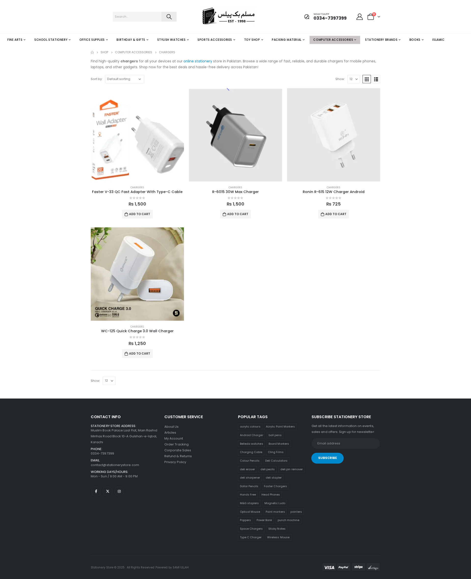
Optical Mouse (250, 512)
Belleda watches (251, 444)
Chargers (137, 187)
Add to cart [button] (139, 214)
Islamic (438, 40)
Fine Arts (14, 40)
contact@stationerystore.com (115, 465)
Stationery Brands (381, 40)
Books (414, 40)
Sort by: (97, 79)
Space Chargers (251, 529)
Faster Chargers (275, 486)
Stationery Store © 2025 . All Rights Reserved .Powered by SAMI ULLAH (140, 567)
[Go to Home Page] (92, 52)
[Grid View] (367, 79)
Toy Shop (252, 40)
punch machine (289, 520)
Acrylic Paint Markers (280, 426)
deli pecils (268, 469)
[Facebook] (96, 491)
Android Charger (251, 435)
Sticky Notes (277, 529)
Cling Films (276, 452)
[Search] (169, 17)
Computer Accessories (333, 40)
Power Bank (264, 520)
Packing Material (286, 40)
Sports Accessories (214, 40)
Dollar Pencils (249, 486)
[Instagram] (119, 491)
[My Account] (360, 17)
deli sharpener (250, 478)
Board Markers (279, 444)
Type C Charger (251, 537)
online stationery (197, 61)
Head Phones (271, 494)
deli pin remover (291, 469)
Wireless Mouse (278, 537)
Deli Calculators (276, 461)
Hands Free (248, 494)
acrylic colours (250, 426)
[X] (108, 491)
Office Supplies (92, 40)
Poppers (245, 520)
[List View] (376, 79)
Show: (340, 79)
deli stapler (274, 478)
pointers (296, 512)
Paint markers (275, 512)
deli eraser (247, 469)
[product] (137, 134)
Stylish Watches (171, 40)
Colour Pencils (250, 461)
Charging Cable (251, 452)
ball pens (275, 435)
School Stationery (50, 40)
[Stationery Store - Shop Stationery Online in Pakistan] (210, 17)
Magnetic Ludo (274, 503)
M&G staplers (249, 503)
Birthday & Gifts (131, 40)
